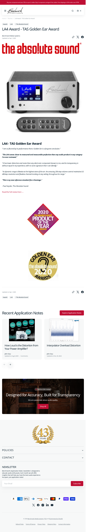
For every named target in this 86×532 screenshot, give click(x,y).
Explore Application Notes (70, 311)
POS (44, 516)
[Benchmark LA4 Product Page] (42, 133)
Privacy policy (41, 522)
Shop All (42, 404)
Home (4, 18)
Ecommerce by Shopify (55, 516)
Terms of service (30, 522)
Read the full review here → (12, 190)
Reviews (10, 18)
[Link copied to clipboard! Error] (71, 37)
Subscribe (75, 481)
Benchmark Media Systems (35, 516)
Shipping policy (51, 522)
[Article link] (22, 337)
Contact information (64, 522)
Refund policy (19, 522)
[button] (5, 10)
